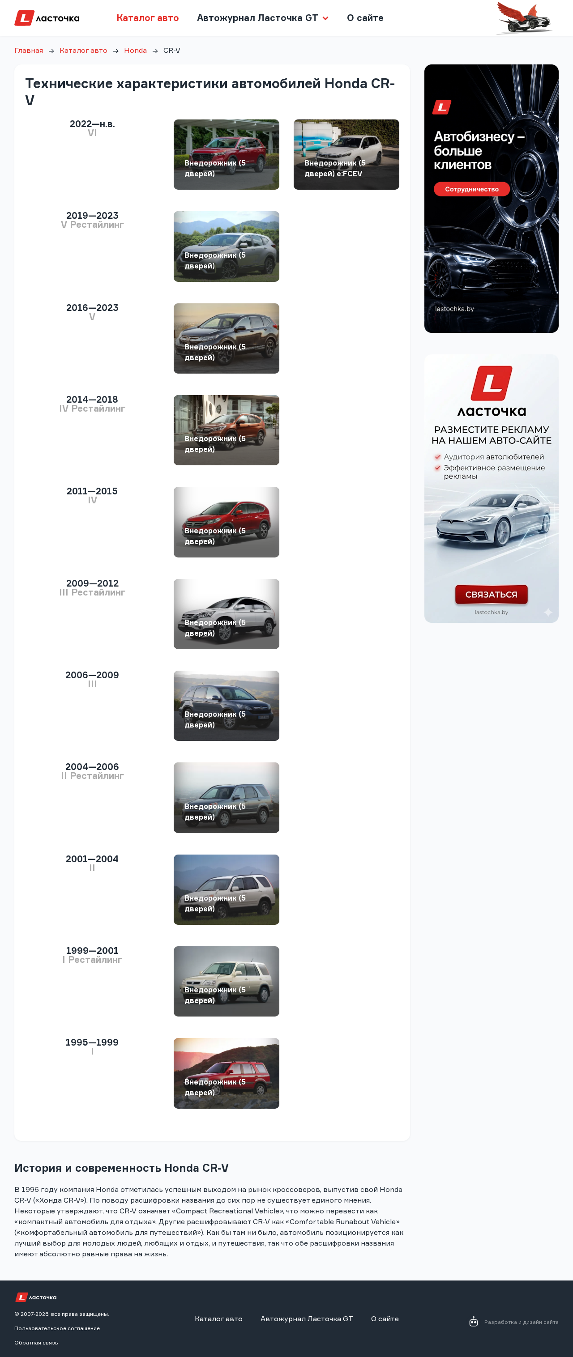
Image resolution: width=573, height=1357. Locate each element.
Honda (135, 50)
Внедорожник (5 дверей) (215, 168)
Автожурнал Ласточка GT (307, 1318)
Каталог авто (147, 17)
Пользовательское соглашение (57, 1328)
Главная (28, 50)
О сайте (365, 17)
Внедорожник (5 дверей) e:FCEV (335, 168)
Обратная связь (36, 1342)
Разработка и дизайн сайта (521, 1322)
